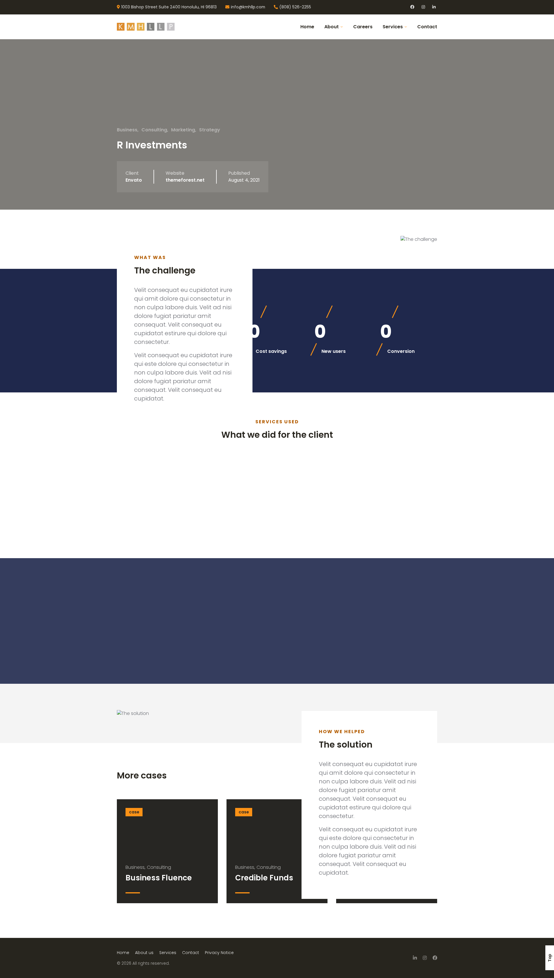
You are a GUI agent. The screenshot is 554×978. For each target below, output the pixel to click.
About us (144, 952)
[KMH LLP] (150, 27)
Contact (427, 26)
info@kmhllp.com (248, 7)
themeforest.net (185, 180)
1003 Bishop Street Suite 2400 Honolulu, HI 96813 (169, 7)
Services (393, 26)
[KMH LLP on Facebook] (435, 958)
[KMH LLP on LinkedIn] (415, 958)
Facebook (412, 7)
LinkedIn (434, 7)
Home (307, 26)
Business (127, 129)
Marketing (183, 129)
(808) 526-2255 (295, 7)
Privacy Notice (219, 952)
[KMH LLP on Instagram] (425, 958)
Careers (363, 26)
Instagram (424, 7)
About (331, 26)
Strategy (209, 129)
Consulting (154, 129)
